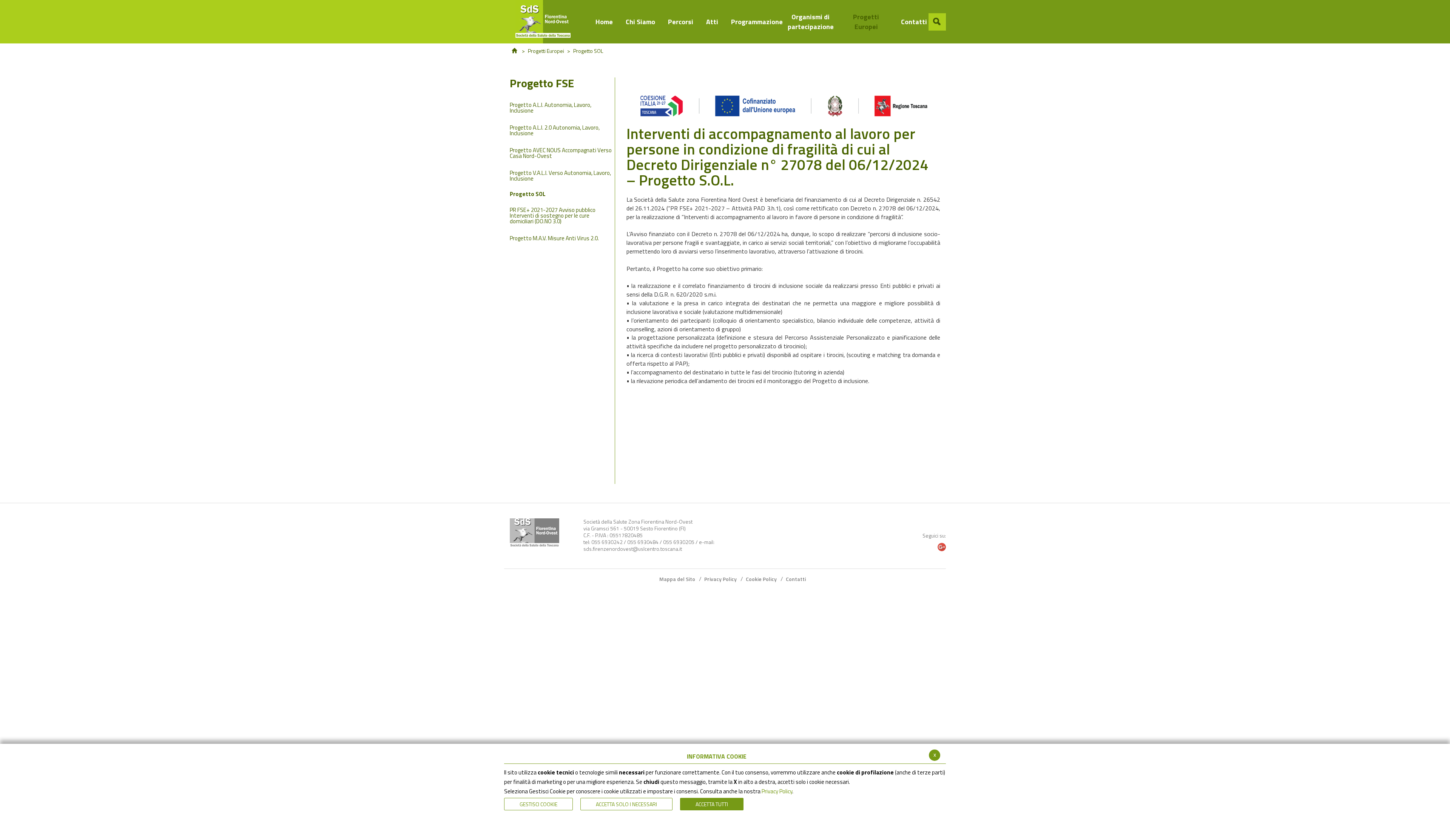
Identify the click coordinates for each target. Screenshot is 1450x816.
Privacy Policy (777, 791)
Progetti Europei (546, 51)
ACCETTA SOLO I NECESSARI (626, 804)
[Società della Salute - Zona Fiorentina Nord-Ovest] (546, 21)
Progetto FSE (542, 84)
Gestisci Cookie (538, 804)
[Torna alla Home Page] (514, 51)
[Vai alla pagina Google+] (942, 547)
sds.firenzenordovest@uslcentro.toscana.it (632, 549)
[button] (937, 22)
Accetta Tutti (712, 804)
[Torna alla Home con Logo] (534, 532)
